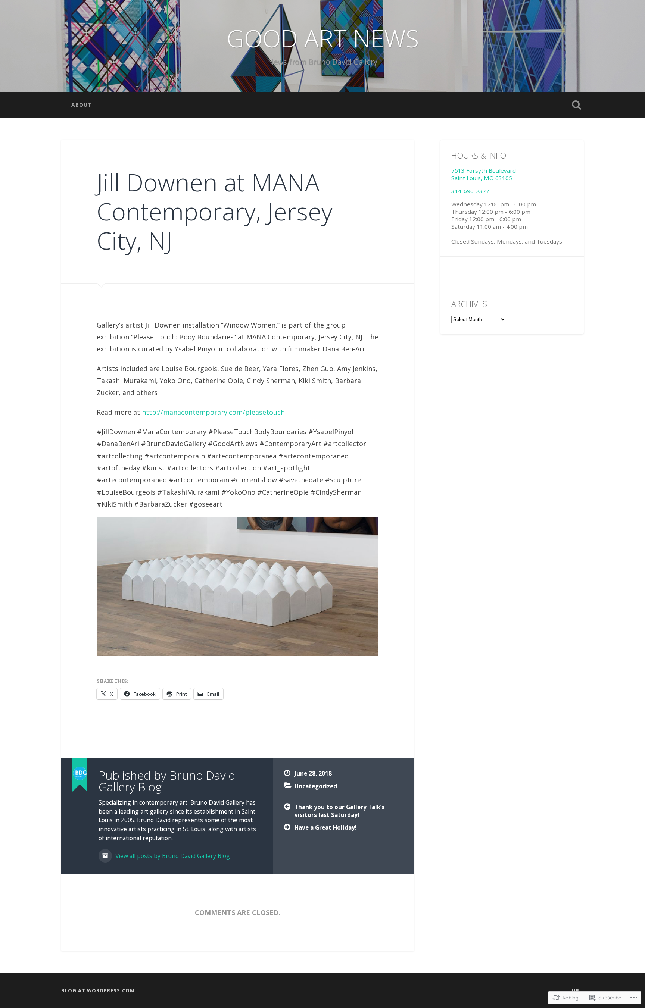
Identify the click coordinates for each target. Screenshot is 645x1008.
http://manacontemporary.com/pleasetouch (213, 412)
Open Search (576, 105)
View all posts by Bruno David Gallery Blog (172, 856)
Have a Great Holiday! (325, 827)
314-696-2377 (470, 191)
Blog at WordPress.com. (99, 990)
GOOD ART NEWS (323, 38)
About (81, 104)
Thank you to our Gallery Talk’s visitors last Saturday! (339, 810)
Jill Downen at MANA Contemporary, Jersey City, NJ (215, 211)
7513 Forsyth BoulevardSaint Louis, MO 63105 (483, 174)
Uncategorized (316, 786)
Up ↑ (578, 990)
